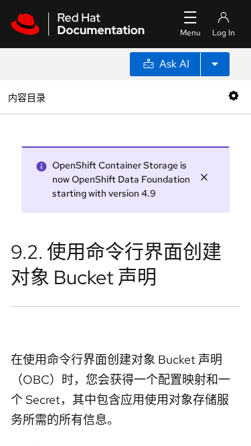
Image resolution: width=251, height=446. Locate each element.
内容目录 (26, 97)
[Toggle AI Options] (215, 64)
